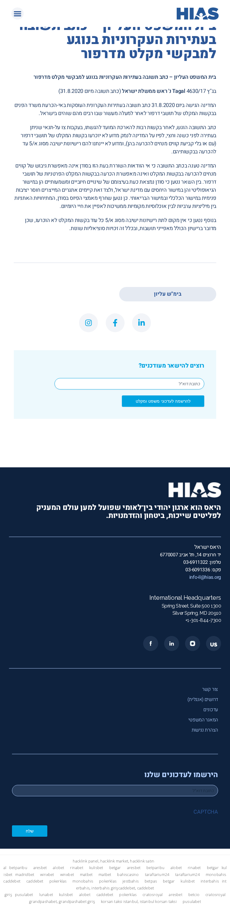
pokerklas (58, 881)
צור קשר (210, 689)
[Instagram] (88, 322)
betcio (193, 894)
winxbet (47, 874)
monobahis (216, 874)
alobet (58, 867)
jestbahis (130, 881)
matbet (86, 874)
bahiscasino (128, 874)
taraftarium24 (157, 874)
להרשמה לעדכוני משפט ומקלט (163, 401)
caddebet (11, 881)
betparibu (18, 867)
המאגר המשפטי (203, 719)
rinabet (76, 867)
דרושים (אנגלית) (202, 699)
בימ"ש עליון (167, 294)
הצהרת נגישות (205, 730)
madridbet (24, 874)
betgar (115, 867)
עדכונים (210, 709)
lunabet (46, 894)
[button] (17, 13)
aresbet (40, 867)
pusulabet (24, 894)
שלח (30, 831)
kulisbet (96, 867)
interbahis (210, 881)
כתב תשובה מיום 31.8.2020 (89, 91)
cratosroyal (153, 894)
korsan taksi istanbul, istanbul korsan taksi (139, 901)
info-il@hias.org (205, 577)
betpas (151, 881)
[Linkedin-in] (141, 322)
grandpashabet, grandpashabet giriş (62, 901)
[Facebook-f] (115, 322)
